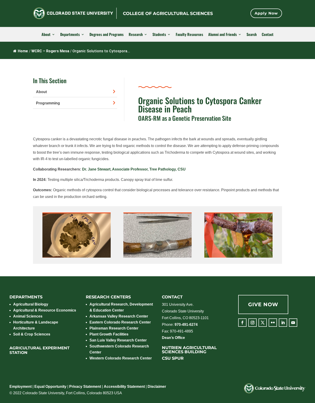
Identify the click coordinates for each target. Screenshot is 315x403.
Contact (267, 34)
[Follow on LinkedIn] (283, 322)
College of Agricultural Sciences (168, 13)
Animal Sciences (27, 316)
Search (252, 34)
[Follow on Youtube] (293, 322)
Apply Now (266, 13)
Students (159, 34)
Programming (48, 103)
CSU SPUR (173, 358)
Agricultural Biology (30, 304)
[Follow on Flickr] (273, 322)
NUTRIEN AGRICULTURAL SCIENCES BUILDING (189, 349)
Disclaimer (157, 386)
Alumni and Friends (222, 34)
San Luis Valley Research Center (118, 340)
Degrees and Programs (106, 34)
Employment (20, 386)
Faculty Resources (189, 34)
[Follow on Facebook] (242, 322)
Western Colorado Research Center (120, 358)
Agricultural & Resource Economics (44, 310)
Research (136, 34)
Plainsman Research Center (113, 328)
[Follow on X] (263, 322)
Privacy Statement (85, 386)
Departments (70, 34)
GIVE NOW (263, 304)
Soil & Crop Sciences (31, 334)
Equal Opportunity (50, 386)
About (46, 34)
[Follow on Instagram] (252, 322)
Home (23, 51)
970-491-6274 (186, 325)
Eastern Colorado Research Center (120, 322)
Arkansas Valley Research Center (118, 316)
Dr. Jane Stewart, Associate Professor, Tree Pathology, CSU (134, 169)
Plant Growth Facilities (108, 334)
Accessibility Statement (124, 386)
